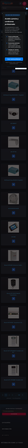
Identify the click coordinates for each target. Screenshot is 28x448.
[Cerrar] (27, 9)
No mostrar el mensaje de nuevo (21, 68)
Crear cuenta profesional (14, 59)
